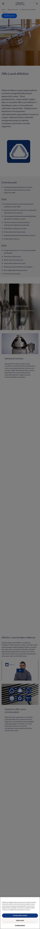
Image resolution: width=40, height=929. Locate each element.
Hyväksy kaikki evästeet (20, 915)
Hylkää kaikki (20, 920)
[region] (20, 913)
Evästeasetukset (20, 925)
